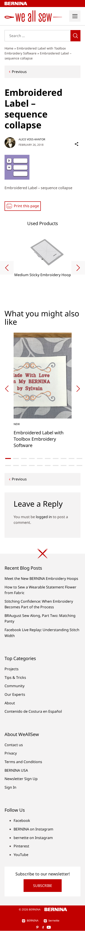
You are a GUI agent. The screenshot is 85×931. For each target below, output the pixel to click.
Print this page (26, 205)
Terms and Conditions (23, 761)
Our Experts (15, 694)
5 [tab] (40, 458)
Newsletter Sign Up (21, 778)
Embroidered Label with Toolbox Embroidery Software (38, 439)
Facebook (22, 820)
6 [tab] (48, 458)
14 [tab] (32, 465)
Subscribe (42, 885)
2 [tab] (16, 458)
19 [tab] (71, 465)
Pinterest (21, 846)
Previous (19, 71)
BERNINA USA (16, 770)
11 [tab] (8, 465)
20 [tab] (79, 465)
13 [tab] (24, 465)
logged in (44, 516)
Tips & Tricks (15, 677)
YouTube (21, 854)
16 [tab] (48, 465)
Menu (74, 16)
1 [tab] (8, 458)
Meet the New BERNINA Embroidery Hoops (41, 578)
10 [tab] (79, 458)
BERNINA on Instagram (33, 829)
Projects (12, 668)
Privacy (11, 753)
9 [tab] (71, 458)
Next (78, 268)
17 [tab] (55, 465)
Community (14, 685)
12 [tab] (16, 465)
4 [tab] (32, 458)
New (17, 424)
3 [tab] (24, 458)
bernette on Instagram (33, 837)
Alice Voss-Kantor (32, 139)
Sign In (10, 787)
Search (75, 35)
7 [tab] (55, 458)
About (10, 703)
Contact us (14, 744)
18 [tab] (63, 465)
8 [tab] (63, 458)
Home (9, 48)
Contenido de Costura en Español (33, 711)
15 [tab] (40, 465)
